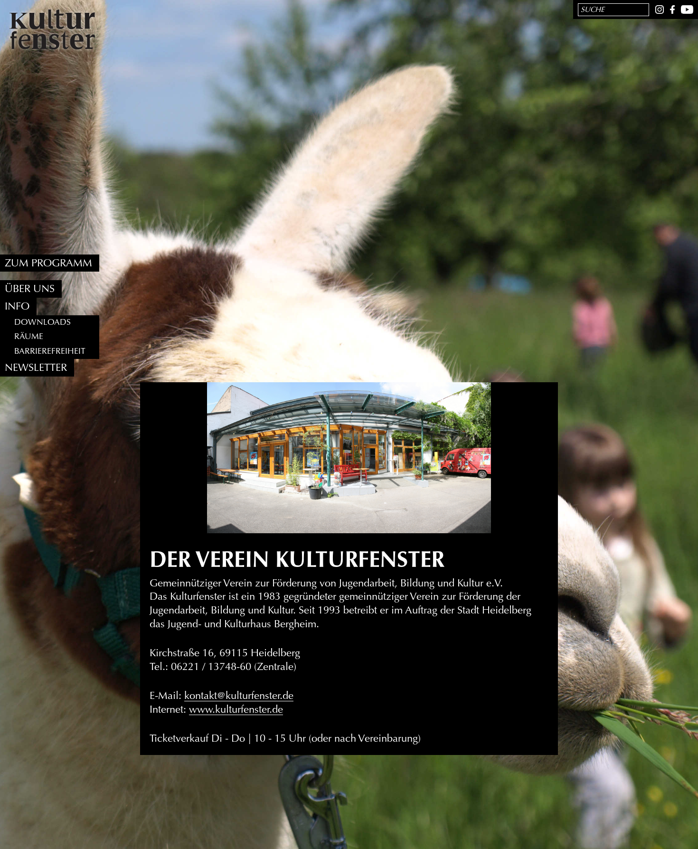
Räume (28, 337)
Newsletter (36, 368)
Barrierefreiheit (49, 352)
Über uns (30, 289)
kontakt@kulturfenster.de (238, 695)
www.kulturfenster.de (236, 709)
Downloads (42, 322)
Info (17, 307)
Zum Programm (48, 263)
